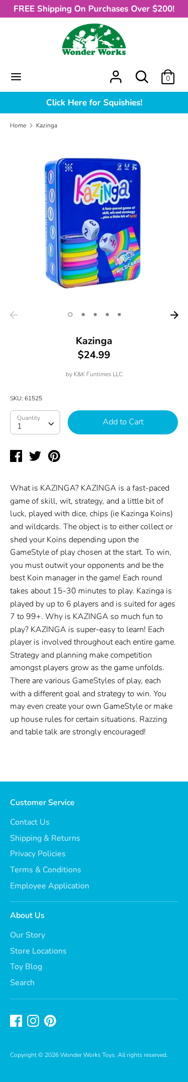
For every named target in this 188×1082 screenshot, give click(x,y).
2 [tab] (83, 314)
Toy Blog (26, 966)
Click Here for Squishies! (94, 102)
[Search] (142, 72)
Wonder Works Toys (87, 1055)
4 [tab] (107, 314)
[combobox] (35, 422)
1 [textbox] (19, 426)
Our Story (27, 935)
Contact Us (30, 822)
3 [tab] (95, 314)
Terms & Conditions (45, 869)
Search (22, 982)
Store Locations (38, 951)
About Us (27, 915)
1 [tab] (70, 314)
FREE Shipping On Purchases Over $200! (94, 9)
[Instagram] (34, 1021)
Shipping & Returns (45, 838)
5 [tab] (119, 314)
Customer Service (42, 802)
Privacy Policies (38, 853)
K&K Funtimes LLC (98, 374)
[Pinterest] (51, 1021)
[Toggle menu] (16, 77)
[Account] (116, 72)
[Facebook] (17, 1021)
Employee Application (49, 885)
